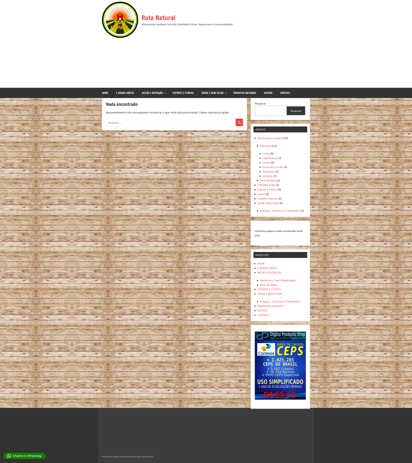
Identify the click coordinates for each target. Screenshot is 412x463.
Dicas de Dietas (268, 284)
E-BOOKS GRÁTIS (125, 93)
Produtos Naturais (267, 198)
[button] (24, 456)
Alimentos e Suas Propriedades (278, 280)
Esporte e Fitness (267, 189)
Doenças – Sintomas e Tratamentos (280, 210)
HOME (105, 93)
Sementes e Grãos (272, 166)
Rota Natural (158, 17)
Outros (266, 162)
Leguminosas (269, 157)
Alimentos (266, 145)
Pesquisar (260, 103)
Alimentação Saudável (270, 137)
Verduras (267, 175)
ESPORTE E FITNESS (183, 93)
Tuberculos (268, 171)
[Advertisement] (206, 62)
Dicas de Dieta (268, 180)
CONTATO (285, 93)
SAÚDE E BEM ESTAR (212, 93)
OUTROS (268, 93)
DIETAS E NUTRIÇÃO (152, 93)
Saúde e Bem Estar (268, 202)
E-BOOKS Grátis (266, 184)
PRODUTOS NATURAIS (244, 93)
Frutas (266, 153)
